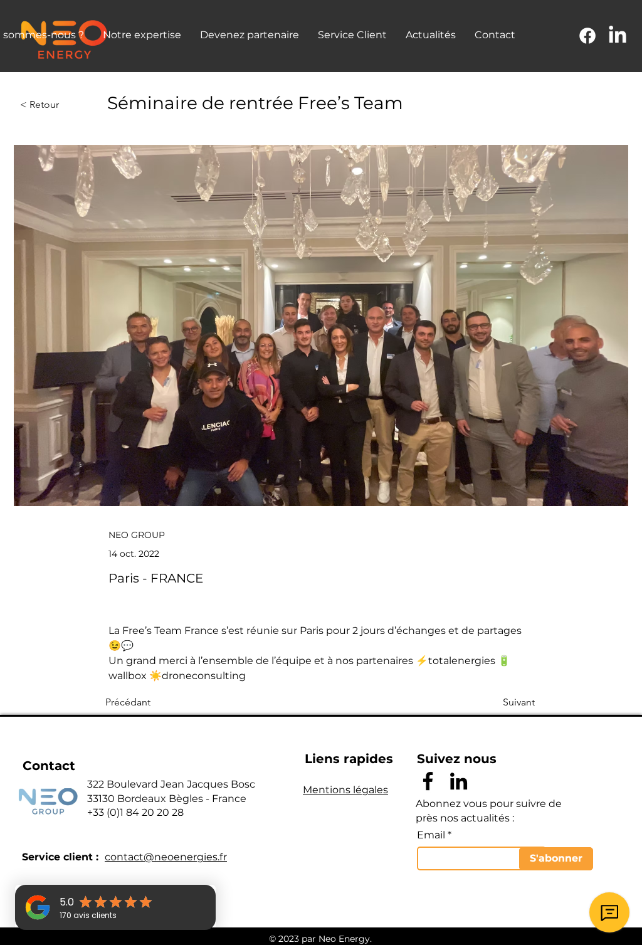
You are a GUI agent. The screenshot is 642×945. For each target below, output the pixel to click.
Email (431, 835)
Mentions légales (345, 790)
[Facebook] (587, 35)
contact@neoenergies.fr (166, 857)
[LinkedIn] (617, 35)
